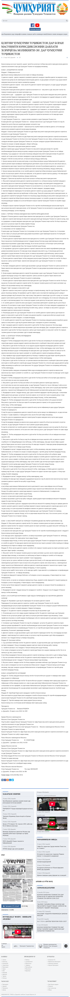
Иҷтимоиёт (5, 963)
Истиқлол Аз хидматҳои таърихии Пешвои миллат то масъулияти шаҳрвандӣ (50, 855)
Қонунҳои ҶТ (51, 960)
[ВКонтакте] (2, 780)
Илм (3, 971)
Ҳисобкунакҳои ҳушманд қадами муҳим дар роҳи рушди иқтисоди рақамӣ (16, 802)
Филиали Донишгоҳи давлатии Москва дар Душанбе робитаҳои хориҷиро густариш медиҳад (16, 833)
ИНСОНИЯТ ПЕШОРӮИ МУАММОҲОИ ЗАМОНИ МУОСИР (52, 914)
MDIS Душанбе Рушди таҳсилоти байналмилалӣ (13, 842)
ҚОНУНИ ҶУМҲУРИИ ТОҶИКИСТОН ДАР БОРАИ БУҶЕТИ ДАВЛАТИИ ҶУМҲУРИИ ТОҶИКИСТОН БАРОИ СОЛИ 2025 (50, 896)
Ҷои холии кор (52, 988)
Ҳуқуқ (4, 969)
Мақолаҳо (28, 969)
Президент (5, 984)
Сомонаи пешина (35, 29)
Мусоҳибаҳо (28, 967)
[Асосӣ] (35, 11)
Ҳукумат (4, 986)
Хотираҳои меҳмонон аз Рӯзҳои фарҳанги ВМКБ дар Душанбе (50, 868)
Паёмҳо (27, 960)
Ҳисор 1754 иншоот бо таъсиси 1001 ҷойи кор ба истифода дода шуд (17, 825)
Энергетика (5, 965)
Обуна (50, 990)
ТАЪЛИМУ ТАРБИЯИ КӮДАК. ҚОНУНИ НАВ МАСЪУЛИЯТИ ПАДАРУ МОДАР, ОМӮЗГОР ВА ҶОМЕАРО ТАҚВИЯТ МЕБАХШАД (51, 906)
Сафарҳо (27, 965)
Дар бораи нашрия (53, 984)
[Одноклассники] (7, 780)
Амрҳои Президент (53, 965)
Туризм (4, 976)
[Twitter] (13, 780)
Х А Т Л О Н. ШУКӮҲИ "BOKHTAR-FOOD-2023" (52, 921)
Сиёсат (4, 960)
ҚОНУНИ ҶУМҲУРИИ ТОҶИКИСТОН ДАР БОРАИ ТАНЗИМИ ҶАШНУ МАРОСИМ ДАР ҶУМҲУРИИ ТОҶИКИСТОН (50, 929)
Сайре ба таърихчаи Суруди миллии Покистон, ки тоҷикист (51, 847)
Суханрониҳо (29, 961)
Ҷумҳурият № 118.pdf (12, 906)
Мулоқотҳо (28, 963)
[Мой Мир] (10, 780)
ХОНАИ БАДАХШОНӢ (44, 862)
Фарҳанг (4, 974)
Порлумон (5, 988)
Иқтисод (4, 961)
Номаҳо (4, 978)
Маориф (4, 972)
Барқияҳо (27, 971)
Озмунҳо (50, 986)
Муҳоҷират (5, 967)
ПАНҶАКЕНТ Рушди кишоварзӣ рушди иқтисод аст (18, 809)
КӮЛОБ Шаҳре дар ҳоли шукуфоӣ (13, 849)
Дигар (4, 990)
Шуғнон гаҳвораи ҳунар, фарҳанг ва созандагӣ (51, 875)
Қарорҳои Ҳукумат (53, 963)
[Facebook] (5, 780)
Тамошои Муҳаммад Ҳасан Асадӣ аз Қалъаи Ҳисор (17, 817)
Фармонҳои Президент (54, 961)
